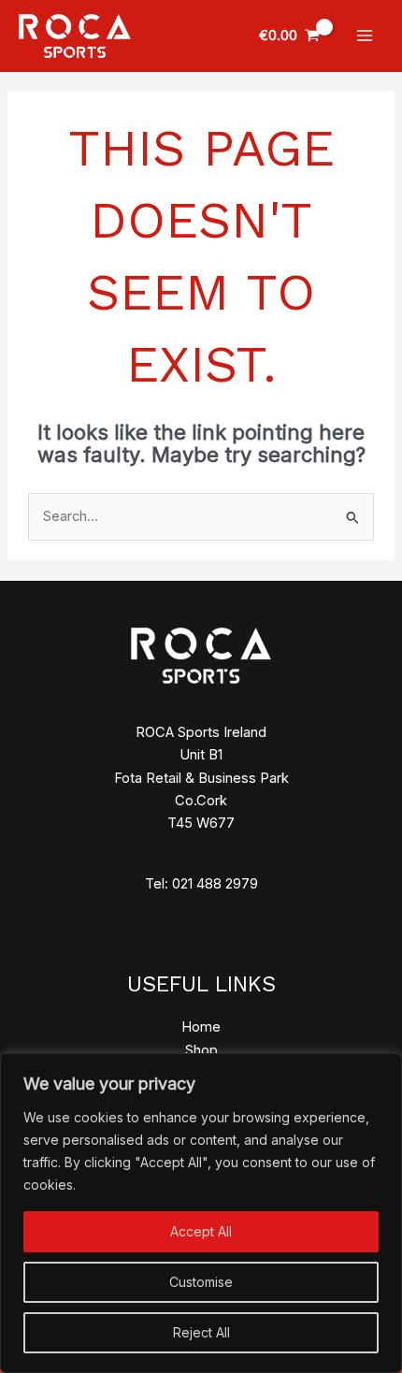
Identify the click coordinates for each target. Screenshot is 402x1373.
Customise (201, 1282)
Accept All (201, 1231)
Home (201, 1027)
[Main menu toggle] (364, 35)
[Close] (382, 1069)
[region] (201, 1213)
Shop (201, 1050)
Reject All (201, 1332)
